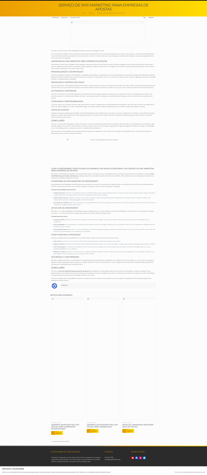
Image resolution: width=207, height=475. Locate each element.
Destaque (91, 13)
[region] (103, 470)
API (59, 211)
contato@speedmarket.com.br (112, 459)
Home (83, 13)
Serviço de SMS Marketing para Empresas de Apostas (111, 13)
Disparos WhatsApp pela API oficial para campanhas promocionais (65, 427)
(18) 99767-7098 (109, 457)
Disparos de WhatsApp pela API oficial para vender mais (102, 426)
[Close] (205, 468)
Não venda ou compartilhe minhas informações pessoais (190, 472)
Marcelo (63, 17)
